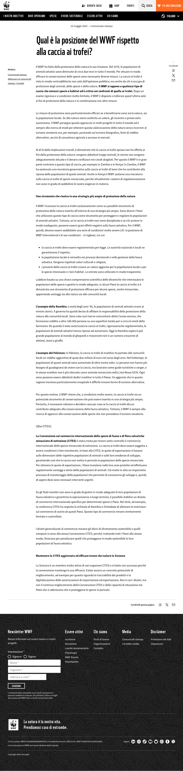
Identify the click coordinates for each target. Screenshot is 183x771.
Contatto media (130, 643)
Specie (53, 16)
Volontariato (71, 661)
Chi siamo (112, 16)
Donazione (71, 643)
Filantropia (71, 652)
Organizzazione (102, 643)
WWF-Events (71, 657)
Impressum (157, 643)
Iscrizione (70, 639)
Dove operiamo (36, 16)
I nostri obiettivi (14, 16)
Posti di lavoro (101, 639)
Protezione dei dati (161, 639)
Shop (117, 5)
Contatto (98, 648)
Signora (17, 656)
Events (130, 5)
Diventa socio (94, 5)
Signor (32, 656)
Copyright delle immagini (18, 754)
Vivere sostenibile (72, 16)
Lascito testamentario (77, 648)
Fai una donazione (171, 5)
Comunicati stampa (17, 74)
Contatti (20, 83)
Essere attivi (95, 16)
